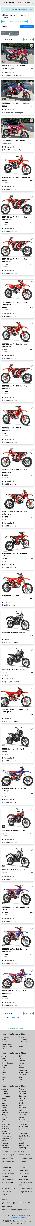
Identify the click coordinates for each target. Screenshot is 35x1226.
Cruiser (21, 1037)
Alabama (4, 1089)
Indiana (4, 1105)
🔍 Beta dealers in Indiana (16, 1028)
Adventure (5, 1037)
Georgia (22, 1098)
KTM (3, 1068)
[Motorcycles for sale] (17, 2)
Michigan (4, 1115)
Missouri (22, 1117)
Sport (21, 1044)
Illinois (21, 1103)
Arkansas (22, 1091)
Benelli (3, 1058)
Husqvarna (5, 1065)
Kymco (3, 1070)
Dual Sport (23, 1039)
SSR (2, 1075)
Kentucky (22, 1108)
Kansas (4, 1108)
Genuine (22, 1061)
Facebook (18, 1202)
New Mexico (23, 1124)
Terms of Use (14, 1223)
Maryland (4, 1112)
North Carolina (24, 1126)
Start (30, 9)
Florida (4, 1098)
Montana (4, 1119)
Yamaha (4, 1082)
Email (28, 1202)
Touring (21, 1046)
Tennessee (23, 1138)
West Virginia (24, 1145)
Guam (3, 1101)
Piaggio (4, 1072)
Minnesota (23, 1115)
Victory (21, 1079)
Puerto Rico (23, 1134)
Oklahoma (5, 1131)
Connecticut (5, 1096)
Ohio (20, 1129)
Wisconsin (5, 1148)
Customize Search (27, 27)
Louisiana (4, 1110)
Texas (3, 1141)
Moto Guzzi (23, 1070)
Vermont (4, 1143)
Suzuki (3, 1077)
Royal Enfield (24, 1072)
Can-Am (22, 1058)
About (23, 1223)
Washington (5, 1145)
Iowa (20, 1105)
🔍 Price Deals (21, 21)
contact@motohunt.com (17, 1218)
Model (11, 21)
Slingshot (22, 1075)
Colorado (22, 1094)
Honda (21, 1063)
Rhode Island (6, 1136)
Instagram (7, 1202)
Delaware (22, 1096)
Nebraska (22, 1119)
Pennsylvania (6, 1134)
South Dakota (6, 1138)
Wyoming (22, 1148)
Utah (20, 1141)
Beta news (16, 1018)
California (5, 1094)
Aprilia (3, 1056)
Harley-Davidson (7, 1063)
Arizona (4, 1091)
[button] (3, 53)
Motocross (23, 1042)
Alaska (21, 1089)
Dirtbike (4, 1039)
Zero (20, 1082)
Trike (3, 1049)
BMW (21, 1056)
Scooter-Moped (7, 1044)
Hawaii (21, 1101)
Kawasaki (22, 1068)
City (3, 21)
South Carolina (24, 1136)
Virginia (21, 1143)
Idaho (3, 1103)
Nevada (4, 1122)
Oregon (21, 1131)
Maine (21, 1110)
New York (5, 1126)
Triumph (22, 1077)
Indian (21, 1065)
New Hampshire (25, 1122)
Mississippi (5, 1117)
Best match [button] (29, 39)
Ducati (3, 1061)
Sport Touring (6, 1046)
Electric (4, 1042)
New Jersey (5, 1124)
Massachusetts (24, 1112)
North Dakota (6, 1129)
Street (21, 1049)
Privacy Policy (26, 1221)
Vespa (3, 1079)
